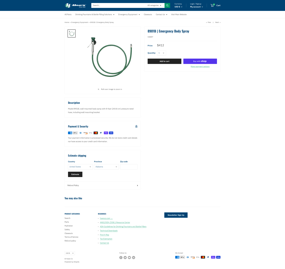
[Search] (167, 5)
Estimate (75, 174)
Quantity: (152, 53)
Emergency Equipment (127, 14)
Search (67, 218)
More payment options (200, 66)
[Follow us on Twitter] (125, 257)
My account (195, 6)
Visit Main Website (179, 14)
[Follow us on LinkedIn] (133, 257)
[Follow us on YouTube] (129, 257)
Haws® (150, 37)
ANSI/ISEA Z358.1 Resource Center (115, 222)
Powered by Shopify (72, 262)
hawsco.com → (106, 218)
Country (71, 161)
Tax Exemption (106, 239)
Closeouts (148, 14)
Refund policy (70, 241)
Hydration (69, 226)
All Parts (68, 14)
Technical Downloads (109, 230)
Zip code (124, 161)
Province (98, 161)
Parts (67, 222)
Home (67, 22)
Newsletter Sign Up (176, 215)
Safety (67, 229)
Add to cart (164, 61)
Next (217, 22)
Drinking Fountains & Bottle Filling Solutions (93, 14)
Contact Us (160, 14)
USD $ (68, 253)
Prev (209, 22)
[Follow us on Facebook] (120, 257)
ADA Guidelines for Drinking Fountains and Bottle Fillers (123, 226)
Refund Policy (73, 185)
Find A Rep (104, 235)
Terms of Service (71, 237)
